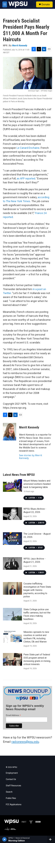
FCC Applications (13, 804)
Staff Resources (13, 786)
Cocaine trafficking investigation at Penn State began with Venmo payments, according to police (37, 590)
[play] (4, 839)
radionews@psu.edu (25, 741)
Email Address (13, 715)
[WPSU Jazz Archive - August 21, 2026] (12, 563)
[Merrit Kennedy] (9, 431)
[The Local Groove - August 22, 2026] (12, 538)
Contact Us (11, 779)
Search (9, 792)
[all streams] (51, 839)
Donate (46, 4)
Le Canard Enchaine (28, 147)
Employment (12, 773)
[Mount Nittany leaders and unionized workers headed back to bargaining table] (12, 485)
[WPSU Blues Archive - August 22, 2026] (12, 513)
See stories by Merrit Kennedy (30, 457)
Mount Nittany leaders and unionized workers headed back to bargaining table (37, 484)
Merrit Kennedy (19, 45)
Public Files (11, 798)
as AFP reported (26, 178)
